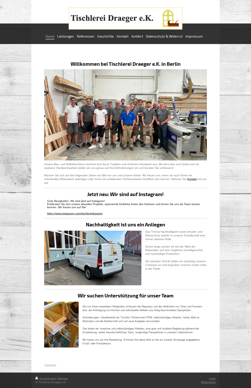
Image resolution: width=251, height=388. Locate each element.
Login (212, 378)
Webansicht (208, 382)
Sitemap (63, 378)
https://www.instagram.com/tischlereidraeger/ (75, 213)
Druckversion (47, 378)
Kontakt (192, 179)
